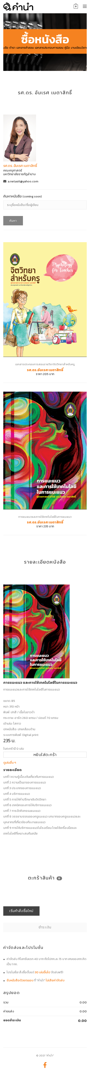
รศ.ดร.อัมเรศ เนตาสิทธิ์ (45, 369)
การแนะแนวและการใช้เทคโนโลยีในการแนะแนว (45, 517)
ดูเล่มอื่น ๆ (9, 762)
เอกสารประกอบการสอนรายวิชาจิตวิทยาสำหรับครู (45, 364)
